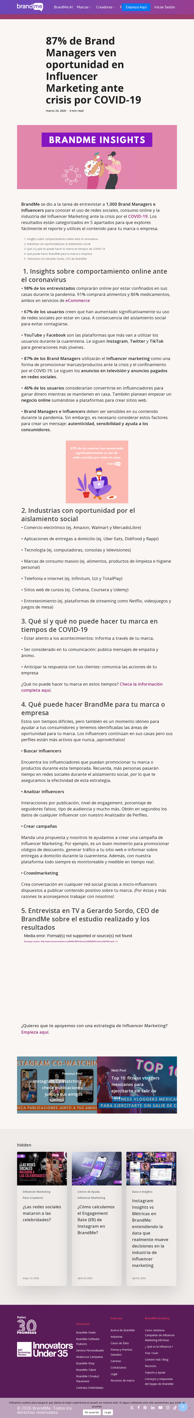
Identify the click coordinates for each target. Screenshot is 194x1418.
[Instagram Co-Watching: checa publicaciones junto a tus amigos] (57, 1085)
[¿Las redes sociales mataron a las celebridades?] (42, 1219)
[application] (97, 975)
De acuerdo (92, 1412)
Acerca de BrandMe (123, 1330)
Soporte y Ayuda (155, 1372)
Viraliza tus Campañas (89, 1357)
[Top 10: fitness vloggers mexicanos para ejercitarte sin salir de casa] (137, 1085)
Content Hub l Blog (156, 1359)
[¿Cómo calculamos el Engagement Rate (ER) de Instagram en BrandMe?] (97, 1219)
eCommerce (78, 300)
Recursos (150, 1366)
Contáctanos (118, 1367)
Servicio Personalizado (90, 1350)
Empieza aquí (34, 1032)
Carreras (116, 1361)
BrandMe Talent (86, 1370)
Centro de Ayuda (88, 1191)
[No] (189, 1408)
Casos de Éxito (120, 1343)
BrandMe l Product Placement (87, 1378)
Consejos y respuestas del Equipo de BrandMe (159, 1381)
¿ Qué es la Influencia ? (159, 1346)
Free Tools (151, 1353)
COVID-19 (138, 216)
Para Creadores (33, 1198)
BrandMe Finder (86, 1332)
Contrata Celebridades (89, 1387)
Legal (114, 1374)
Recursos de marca (122, 1380)
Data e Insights (142, 1191)
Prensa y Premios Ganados (121, 1352)
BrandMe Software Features (87, 1341)
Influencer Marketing (36, 1191)
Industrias (117, 1336)
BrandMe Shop (85, 1363)
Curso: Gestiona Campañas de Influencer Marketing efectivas (160, 1335)
